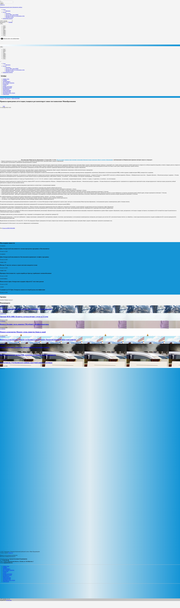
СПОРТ (5, 85)
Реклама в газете (10, 17)
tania (4, 106)
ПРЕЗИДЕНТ (6, 89)
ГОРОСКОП (6, 94)
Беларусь (5, 228)
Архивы (2, 300)
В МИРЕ (5, 80)
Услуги (4, 12)
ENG (4, 30)
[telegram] (2, 45)
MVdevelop (9, 600)
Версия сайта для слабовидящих (11, 38)
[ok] (7, 45)
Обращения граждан (8, 18)
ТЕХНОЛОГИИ (7, 91)
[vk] (6, 45)
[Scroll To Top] (0, 367)
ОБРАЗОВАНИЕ (7, 90)
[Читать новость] (0, 253)
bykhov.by (10, 552)
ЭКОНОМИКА (6, 81)
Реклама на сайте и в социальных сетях (15, 16)
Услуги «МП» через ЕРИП (12, 14)
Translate (10, 22)
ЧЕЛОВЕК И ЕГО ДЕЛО (9, 93)
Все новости (8, 98)
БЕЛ (4, 27)
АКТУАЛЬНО (3, 352)
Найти (2, 3)
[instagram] (1, 45)
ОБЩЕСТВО (6, 79)
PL (3, 29)
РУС (1, 23)
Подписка (8, 13)
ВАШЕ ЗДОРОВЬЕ (7, 86)
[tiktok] (4, 45)
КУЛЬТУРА (5, 84)
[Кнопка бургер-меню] (1, 43)
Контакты (8, 10)
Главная (2, 98)
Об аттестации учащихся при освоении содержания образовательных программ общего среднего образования (84, 159)
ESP (4, 33)
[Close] (0, 61)
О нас (4, 9)
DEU (4, 32)
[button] (1, 585)
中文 (4, 35)
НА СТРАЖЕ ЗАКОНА (8, 82)
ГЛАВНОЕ (2, 306)
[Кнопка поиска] (1, 41)
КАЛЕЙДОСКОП (7, 88)
